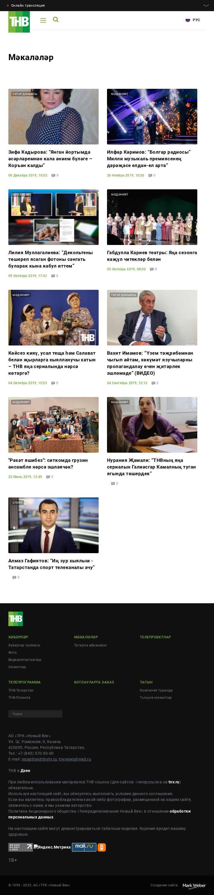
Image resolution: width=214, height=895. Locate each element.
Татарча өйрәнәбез (90, 645)
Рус (196, 20)
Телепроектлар (155, 637)
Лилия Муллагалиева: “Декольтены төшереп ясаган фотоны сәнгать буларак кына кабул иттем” (50, 259)
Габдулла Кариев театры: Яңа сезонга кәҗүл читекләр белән (152, 256)
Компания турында (156, 690)
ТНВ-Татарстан (21, 690)
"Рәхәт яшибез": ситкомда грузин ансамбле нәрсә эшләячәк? (48, 463)
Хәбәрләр (18, 637)
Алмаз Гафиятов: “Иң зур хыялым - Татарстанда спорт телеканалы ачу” (51, 564)
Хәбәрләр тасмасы (24, 645)
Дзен (25, 770)
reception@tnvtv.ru (39, 759)
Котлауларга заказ (94, 682)
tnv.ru (174, 782)
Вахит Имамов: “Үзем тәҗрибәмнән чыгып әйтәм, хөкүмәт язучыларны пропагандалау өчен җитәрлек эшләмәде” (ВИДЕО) (150, 363)
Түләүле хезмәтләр (156, 698)
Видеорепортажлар (24, 660)
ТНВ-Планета (19, 698)
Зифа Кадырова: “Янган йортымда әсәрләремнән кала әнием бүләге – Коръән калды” (50, 158)
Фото (12, 652)
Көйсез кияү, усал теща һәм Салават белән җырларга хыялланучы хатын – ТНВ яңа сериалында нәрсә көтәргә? (52, 363)
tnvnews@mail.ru (75, 759)
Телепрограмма (24, 682)
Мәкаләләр (86, 637)
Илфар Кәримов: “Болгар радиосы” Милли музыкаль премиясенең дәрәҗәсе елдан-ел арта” (149, 158)
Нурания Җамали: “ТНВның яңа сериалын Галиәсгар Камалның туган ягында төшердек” (151, 466)
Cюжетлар (17, 667)
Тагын (146, 682)
